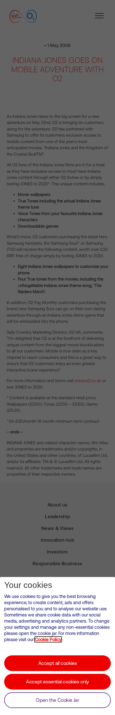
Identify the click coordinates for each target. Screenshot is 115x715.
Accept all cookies (57, 663)
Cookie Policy (48, 639)
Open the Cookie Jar (57, 700)
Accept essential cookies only (57, 681)
